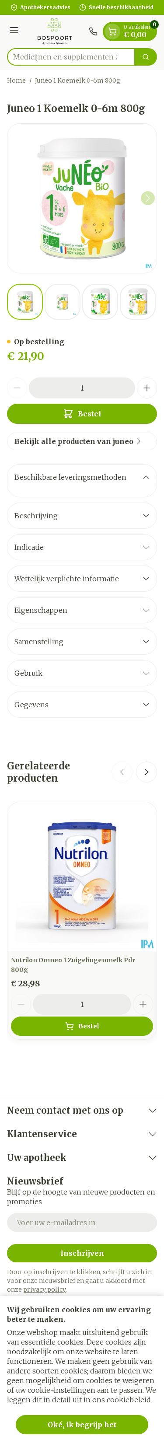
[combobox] (71, 57)
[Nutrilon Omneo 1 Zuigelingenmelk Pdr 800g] (82, 876)
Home (16, 80)
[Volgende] (148, 198)
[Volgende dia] (146, 772)
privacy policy (44, 1289)
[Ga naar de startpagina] (54, 31)
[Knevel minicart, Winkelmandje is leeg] (112, 31)
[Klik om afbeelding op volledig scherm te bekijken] (82, 198)
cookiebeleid (129, 1399)
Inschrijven (82, 1253)
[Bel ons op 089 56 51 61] (93, 31)
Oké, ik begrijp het (82, 1424)
